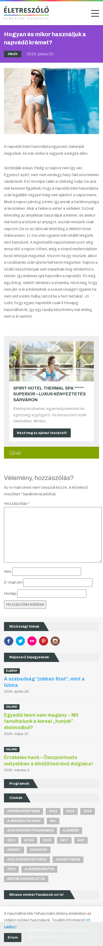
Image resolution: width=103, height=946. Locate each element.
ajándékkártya (39, 869)
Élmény (12, 670)
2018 (87, 811)
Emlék (12, 54)
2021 (11, 840)
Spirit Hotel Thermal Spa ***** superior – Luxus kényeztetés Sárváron (49, 394)
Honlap (10, 593)
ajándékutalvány (24, 821)
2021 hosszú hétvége (27, 859)
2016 (70, 811)
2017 (64, 840)
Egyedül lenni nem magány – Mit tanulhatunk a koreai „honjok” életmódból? (41, 721)
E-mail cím (13, 582)
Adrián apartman (23, 811)
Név (7, 571)
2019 (47, 840)
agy (81, 840)
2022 (53, 811)
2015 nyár (38, 850)
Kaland (11, 706)
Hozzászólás (17, 503)
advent (14, 850)
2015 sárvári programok (30, 830)
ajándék (71, 830)
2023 (11, 869)
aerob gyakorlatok (26, 879)
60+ (53, 821)
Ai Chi (29, 840)
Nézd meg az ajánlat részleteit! (42, 433)
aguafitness (68, 859)
